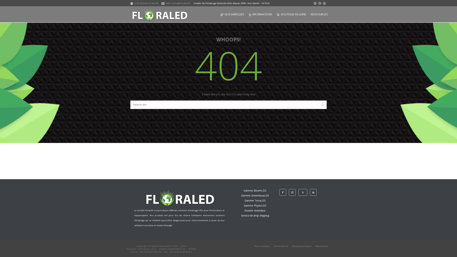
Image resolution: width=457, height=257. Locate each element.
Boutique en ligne (293, 14)
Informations (262, 14)
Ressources (319, 14)
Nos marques (234, 14)
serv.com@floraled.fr (178, 3)
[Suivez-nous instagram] (292, 192)
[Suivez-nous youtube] (313, 192)
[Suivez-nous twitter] (302, 192)
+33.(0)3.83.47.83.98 (146, 3)
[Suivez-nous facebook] (282, 192)
